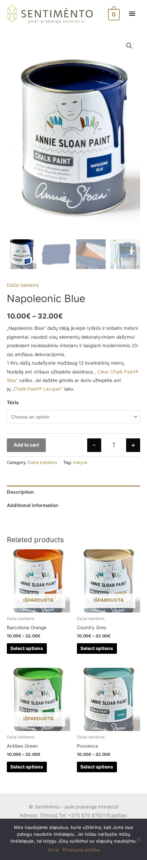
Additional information (32, 505)
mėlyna (80, 462)
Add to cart (26, 445)
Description (20, 492)
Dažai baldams (23, 285)
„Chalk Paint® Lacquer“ (37, 389)
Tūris (13, 402)
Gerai (53, 849)
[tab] (73, 492)
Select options (26, 648)
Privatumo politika (81, 849)
